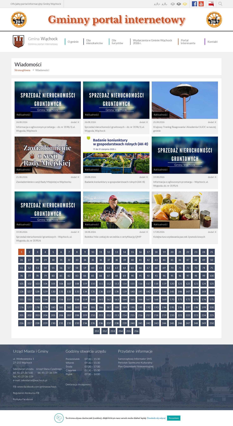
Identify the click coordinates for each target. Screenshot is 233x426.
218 (156, 315)
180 (53, 307)
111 (101, 283)
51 (21, 267)
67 (148, 267)
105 (53, 283)
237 (109, 323)
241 (140, 323)
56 (61, 267)
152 (29, 299)
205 (53, 315)
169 (164, 299)
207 (69, 315)
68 (156, 267)
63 (116, 267)
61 (100, 267)
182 (69, 307)
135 (93, 291)
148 (196, 291)
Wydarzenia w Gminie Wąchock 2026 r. (152, 41)
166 (140, 299)
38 (116, 259)
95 (172, 275)
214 (124, 315)
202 (29, 315)
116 (140, 283)
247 (188, 323)
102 (29, 283)
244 (164, 323)
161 (101, 299)
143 (156, 291)
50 (211, 259)
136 (101, 291)
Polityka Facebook (23, 399)
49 (203, 259)
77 (29, 275)
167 (148, 299)
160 (93, 299)
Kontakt (212, 41)
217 (148, 315)
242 (148, 323)
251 (97, 330)
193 (156, 307)
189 (124, 307)
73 (195, 267)
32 (69, 259)
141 (140, 291)
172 (188, 299)
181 (61, 307)
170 (172, 299)
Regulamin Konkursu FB (26, 393)
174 (204, 299)
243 (156, 323)
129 (45, 291)
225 (212, 315)
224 (204, 315)
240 (132, 323)
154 (45, 299)
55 (53, 267)
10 (92, 251)
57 (69, 267)
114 (124, 283)
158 (77, 299)
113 (116, 283)
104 (45, 283)
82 (69, 275)
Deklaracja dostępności (78, 384)
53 (37, 267)
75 (211, 267)
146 (180, 291)
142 (148, 291)
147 (188, 291)
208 (77, 315)
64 (124, 267)
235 (93, 323)
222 (188, 315)
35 (92, 259)
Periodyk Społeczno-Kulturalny (135, 362)
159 (85, 299)
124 (204, 283)
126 (21, 291)
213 (116, 315)
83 (76, 275)
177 (29, 307)
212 (109, 315)
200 (212, 307)
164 (124, 299)
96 (179, 275)
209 (85, 315)
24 (203, 251)
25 (211, 251)
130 (53, 291)
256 (136, 330)
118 (156, 283)
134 (85, 291)
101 (21, 283)
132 (69, 291)
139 (124, 291)
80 (53, 275)
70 (172, 267)
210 (93, 315)
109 (85, 283)
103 (37, 283)
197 (188, 307)
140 (132, 291)
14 (124, 251)
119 (164, 283)
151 (21, 299)
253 (112, 330)
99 (203, 275)
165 (132, 299)
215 (132, 315)
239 (124, 323)
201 (21, 315)
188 (116, 307)
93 (156, 275)
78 (37, 275)
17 (148, 251)
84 (84, 275)
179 (45, 307)
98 (195, 275)
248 (196, 323)
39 (124, 259)
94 (164, 275)
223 (196, 315)
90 (132, 275)
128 (37, 291)
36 (100, 259)
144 (164, 291)
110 (93, 283)
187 (109, 307)
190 (132, 307)
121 (180, 283)
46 (179, 259)
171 (180, 299)
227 (29, 323)
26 (21, 259)
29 (45, 259)
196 (180, 307)
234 (85, 323)
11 (100, 251)
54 (45, 267)
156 (61, 299)
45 (172, 259)
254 (120, 330)
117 (148, 283)
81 (61, 275)
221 (180, 315)
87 (108, 275)
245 (172, 323)
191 (140, 307)
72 (187, 267)
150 (212, 291)
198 (196, 307)
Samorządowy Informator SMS (135, 359)
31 (61, 259)
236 (101, 323)
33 (76, 259)
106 (61, 283)
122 (188, 283)
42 (148, 259)
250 (212, 323)
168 (156, 299)
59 (84, 267)
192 (148, 307)
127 (29, 291)
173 (196, 299)
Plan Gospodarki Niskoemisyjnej (135, 366)
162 (109, 299)
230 (53, 323)
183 (77, 307)
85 (92, 275)
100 (212, 275)
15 (132, 251)
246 (180, 323)
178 (37, 307)
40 (132, 259)
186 (101, 307)
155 (53, 299)
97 (187, 275)
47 (187, 259)
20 (172, 251)
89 (124, 275)
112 (109, 283)
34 (84, 259)
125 (212, 283)
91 (140, 275)
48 (195, 259)
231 (61, 323)
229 (45, 323)
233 (77, 323)
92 (148, 275)
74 (203, 267)
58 (76, 267)
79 (45, 275)
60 (92, 267)
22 (187, 251)
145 (172, 291)
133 (77, 291)
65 (132, 267)
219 (164, 315)
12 (108, 251)
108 (77, 283)
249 (204, 323)
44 (164, 259)
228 (37, 323)
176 (21, 307)
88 (116, 275)
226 (21, 323)
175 (212, 299)
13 (116, 251)
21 (179, 251)
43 (156, 259)
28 (37, 259)
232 (69, 323)
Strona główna (22, 70)
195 (172, 307)
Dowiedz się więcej (156, 418)
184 (85, 307)
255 (128, 330)
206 (61, 315)
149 (204, 291)
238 (116, 323)
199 (204, 307)
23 (195, 251)
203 (37, 315)
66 (140, 267)
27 (29, 259)
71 (179, 267)
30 (53, 259)
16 (140, 251)
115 (132, 283)
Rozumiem (174, 418)
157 (69, 299)
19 (164, 251)
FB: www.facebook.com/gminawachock (35, 386)
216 (140, 315)
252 (105, 330)
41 (140, 259)
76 (21, 275)
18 (156, 251)
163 (116, 299)
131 (61, 291)
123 (196, 283)
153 (37, 299)
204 (45, 315)
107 (69, 283)
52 (29, 267)
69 (164, 267)
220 (172, 315)
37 (108, 259)
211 (101, 315)
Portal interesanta (188, 41)
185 (93, 307)
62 (108, 267)
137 (109, 291)
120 (172, 283)
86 (100, 275)
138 (116, 291)
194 (164, 307)
